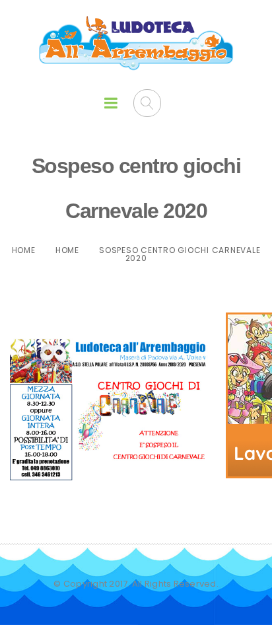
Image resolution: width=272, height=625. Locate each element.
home (67, 250)
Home (24, 250)
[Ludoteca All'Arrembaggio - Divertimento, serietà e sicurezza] (136, 43)
